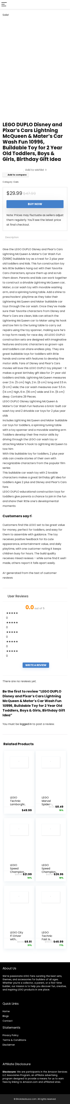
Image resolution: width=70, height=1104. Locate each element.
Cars (16, 181)
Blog (5, 1016)
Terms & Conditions (14, 1040)
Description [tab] (12, 237)
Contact (8, 1021)
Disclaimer (9, 1044)
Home (6, 1011)
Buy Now (35, 204)
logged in (26, 724)
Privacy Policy (11, 1035)
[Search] (65, 4)
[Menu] (4, 4)
